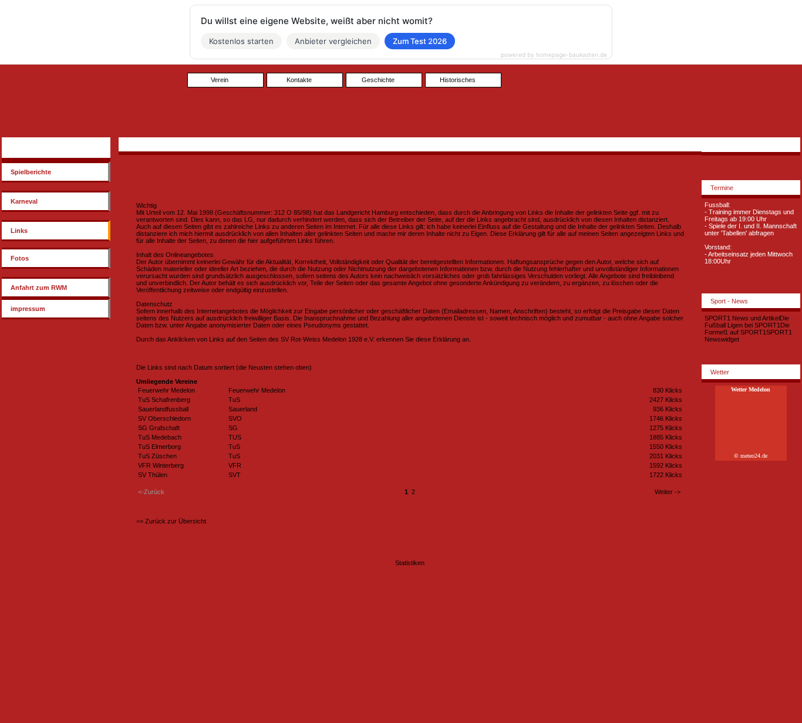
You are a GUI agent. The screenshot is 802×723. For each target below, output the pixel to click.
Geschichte (378, 79)
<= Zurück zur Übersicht (171, 521)
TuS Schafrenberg (164, 399)
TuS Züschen (157, 456)
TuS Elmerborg (159, 446)
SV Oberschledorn (164, 418)
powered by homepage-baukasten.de (554, 55)
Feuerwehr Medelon (166, 390)
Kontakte (299, 79)
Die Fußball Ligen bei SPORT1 (747, 322)
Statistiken (409, 562)
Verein (219, 79)
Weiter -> (667, 491)
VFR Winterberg (161, 465)
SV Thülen (152, 474)
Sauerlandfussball (163, 409)
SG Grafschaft (159, 427)
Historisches (458, 79)
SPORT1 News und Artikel (742, 318)
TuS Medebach (159, 437)
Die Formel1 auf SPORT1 (747, 329)
